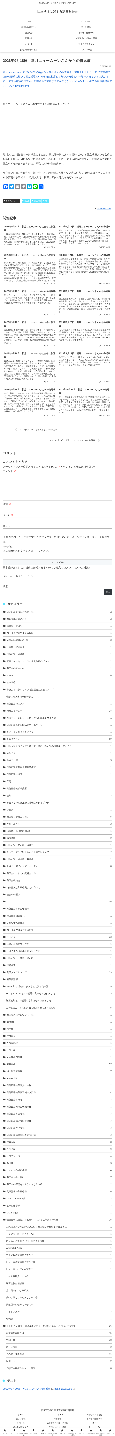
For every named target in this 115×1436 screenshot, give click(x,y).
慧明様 (59, 1029)
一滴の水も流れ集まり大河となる (59, 951)
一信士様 (59, 1050)
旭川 (47, 201)
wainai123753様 (59, 1248)
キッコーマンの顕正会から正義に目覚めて (59, 852)
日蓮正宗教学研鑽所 (59, 788)
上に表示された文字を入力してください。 (27, 550)
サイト (6, 526)
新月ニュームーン (12, 201)
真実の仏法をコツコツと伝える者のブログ (59, 661)
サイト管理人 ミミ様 (59, 1276)
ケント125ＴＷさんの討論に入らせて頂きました (59, 993)
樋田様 (59, 1163)
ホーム (21, 1414)
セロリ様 (59, 682)
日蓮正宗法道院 (59, 774)
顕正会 (27, 201)
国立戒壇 (37, 201)
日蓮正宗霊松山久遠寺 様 (59, 611)
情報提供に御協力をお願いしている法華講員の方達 (59, 1219)
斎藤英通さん (59, 739)
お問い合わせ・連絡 (57, 1427)
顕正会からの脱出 (59, 1177)
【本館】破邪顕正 (59, 647)
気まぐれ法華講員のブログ (59, 1255)
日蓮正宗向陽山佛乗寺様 (59, 1106)
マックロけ (59, 675)
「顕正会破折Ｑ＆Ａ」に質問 (59, 1368)
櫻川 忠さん (59, 824)
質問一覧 (59, 1340)
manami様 (59, 1078)
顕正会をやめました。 (59, 816)
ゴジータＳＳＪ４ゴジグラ (59, 732)
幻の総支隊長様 (59, 1071)
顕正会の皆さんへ (59, 668)
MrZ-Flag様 (59, 1212)
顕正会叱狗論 (59, 880)
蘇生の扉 (59, 753)
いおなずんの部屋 (59, 923)
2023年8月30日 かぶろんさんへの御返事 (26, 1388)
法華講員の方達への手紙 (57, 1423)
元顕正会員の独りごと (59, 944)
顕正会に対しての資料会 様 (59, 873)
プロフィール (57, 1414)
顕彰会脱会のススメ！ (59, 619)
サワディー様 (59, 1156)
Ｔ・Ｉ (59, 901)
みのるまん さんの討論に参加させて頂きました (59, 1007)
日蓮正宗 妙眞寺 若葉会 (59, 859)
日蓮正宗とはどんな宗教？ (59, 1269)
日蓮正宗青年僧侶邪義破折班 (59, 767)
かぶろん (59, 937)
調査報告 (57, 1419)
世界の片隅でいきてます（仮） (59, 866)
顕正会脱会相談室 (59, 1283)
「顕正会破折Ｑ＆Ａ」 (20, 1427)
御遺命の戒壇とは (59, 1333)
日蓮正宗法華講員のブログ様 (59, 1262)
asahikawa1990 (63, 1388)
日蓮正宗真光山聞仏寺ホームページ (59, 724)
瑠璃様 (59, 1318)
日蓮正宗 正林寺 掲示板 (59, 958)
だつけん (59, 1036)
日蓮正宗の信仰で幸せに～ (59, 1304)
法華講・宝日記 (59, 626)
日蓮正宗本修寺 (59, 1099)
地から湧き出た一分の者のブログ (59, 696)
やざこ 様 (59, 760)
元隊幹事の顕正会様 (59, 1191)
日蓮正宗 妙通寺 (59, 654)
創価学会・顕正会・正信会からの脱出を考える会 (59, 717)
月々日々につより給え (59, 1290)
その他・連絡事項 (59, 1354)
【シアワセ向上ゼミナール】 (59, 1234)
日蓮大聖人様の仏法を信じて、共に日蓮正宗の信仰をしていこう (59, 746)
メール (8, 515)
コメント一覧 (94, 1427)
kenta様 (59, 1021)
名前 (7, 504)
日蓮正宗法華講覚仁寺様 (59, 1085)
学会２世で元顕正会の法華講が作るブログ (59, 802)
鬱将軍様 (59, 1064)
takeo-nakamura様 (59, 1198)
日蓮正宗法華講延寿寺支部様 (59, 1135)
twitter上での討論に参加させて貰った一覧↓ (59, 986)
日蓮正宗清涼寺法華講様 (59, 1120)
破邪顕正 (59, 965)
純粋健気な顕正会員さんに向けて (59, 887)
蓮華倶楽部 (59, 979)
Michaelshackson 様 (59, 640)
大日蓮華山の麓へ (59, 915)
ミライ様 (59, 1149)
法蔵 (59, 795)
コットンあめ (59, 1311)
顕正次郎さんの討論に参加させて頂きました (59, 1000)
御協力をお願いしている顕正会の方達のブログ (59, 689)
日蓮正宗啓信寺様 (59, 1127)
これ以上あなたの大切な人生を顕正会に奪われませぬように (59, 1226)
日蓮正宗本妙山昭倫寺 (59, 908)
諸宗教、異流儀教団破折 (59, 831)
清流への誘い (59, 894)
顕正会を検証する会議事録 (59, 633)
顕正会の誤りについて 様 (59, 1014)
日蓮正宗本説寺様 (59, 1113)
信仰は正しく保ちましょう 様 (59, 1297)
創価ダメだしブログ (59, 972)
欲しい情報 (59, 1347)
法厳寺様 (59, 1142)
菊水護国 (59, 838)
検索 (5, 586)
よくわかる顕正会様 (59, 1170)
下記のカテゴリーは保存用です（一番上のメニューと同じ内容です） (59, 1326)
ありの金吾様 (59, 1205)
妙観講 (59, 809)
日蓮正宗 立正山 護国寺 (59, 845)
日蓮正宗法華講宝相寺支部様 (59, 1092)
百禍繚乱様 (59, 1043)
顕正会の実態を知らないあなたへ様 (59, 1184)
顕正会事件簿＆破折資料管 (59, 930)
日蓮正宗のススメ (59, 703)
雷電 (59, 781)
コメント (9, 471)
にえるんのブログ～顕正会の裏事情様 (59, 1241)
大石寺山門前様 (59, 1057)
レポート (59, 1361)
